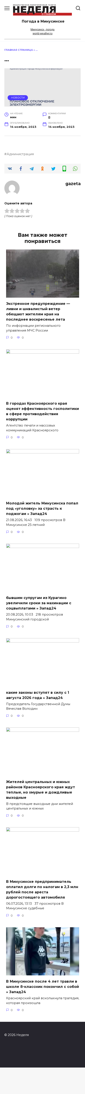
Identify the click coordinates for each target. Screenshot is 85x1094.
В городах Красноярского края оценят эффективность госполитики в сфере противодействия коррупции (42, 411)
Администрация (20, 154)
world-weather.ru (43, 33)
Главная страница (18, 49)
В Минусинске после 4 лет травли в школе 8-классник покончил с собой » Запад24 (42, 986)
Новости (18, 97)
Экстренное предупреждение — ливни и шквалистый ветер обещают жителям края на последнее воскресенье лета (38, 311)
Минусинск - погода (42, 29)
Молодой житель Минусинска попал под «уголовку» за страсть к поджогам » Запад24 (42, 508)
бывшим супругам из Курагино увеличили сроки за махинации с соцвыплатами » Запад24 (38, 603)
